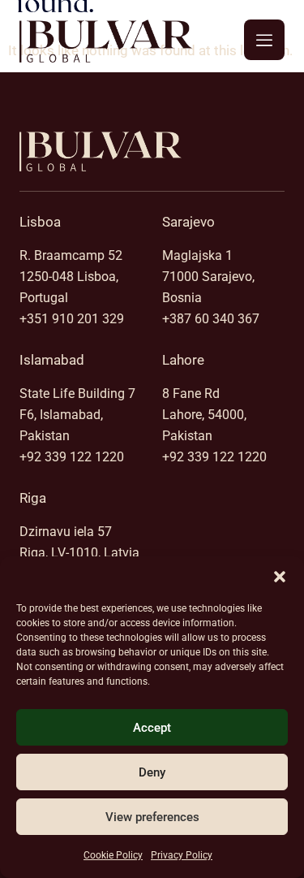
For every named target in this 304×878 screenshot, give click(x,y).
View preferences (152, 817)
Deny (152, 772)
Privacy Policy (181, 855)
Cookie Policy (113, 855)
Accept (152, 727)
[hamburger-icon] (264, 39)
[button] (280, 577)
